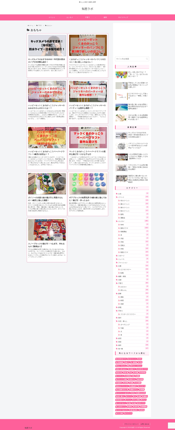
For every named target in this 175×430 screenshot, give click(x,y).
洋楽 (134, 238)
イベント (133, 197)
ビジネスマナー (134, 269)
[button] (147, 59)
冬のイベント (134, 200)
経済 (133, 338)
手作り (133, 311)
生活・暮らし (133, 321)
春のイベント (134, 207)
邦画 (134, 249)
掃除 (134, 297)
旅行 (133, 318)
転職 (134, 273)
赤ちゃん (134, 290)
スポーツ (133, 256)
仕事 (133, 266)
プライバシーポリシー (131, 424)
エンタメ (133, 221)
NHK (134, 225)
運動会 (134, 218)
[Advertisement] (132, 39)
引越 (134, 328)
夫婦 (133, 280)
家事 (133, 293)
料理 (134, 300)
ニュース (133, 259)
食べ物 (133, 349)
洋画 (134, 242)
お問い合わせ (145, 424)
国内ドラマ (134, 228)
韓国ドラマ (134, 252)
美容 (133, 342)
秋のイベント (134, 211)
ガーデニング (134, 324)
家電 (133, 307)
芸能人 (134, 245)
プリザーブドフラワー (134, 314)
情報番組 (134, 231)
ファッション (133, 262)
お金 (133, 194)
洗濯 (134, 304)
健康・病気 (133, 276)
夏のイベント (134, 204)
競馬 (134, 214)
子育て (133, 283)
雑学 (133, 345)
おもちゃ (134, 287)
